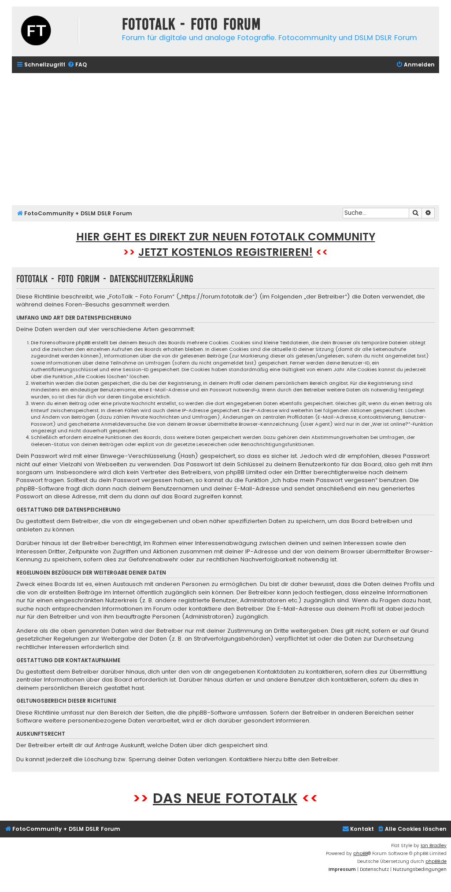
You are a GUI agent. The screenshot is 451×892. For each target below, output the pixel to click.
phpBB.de (436, 861)
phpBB (360, 853)
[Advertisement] (225, 139)
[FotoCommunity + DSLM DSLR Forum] (64, 31)
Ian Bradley (434, 845)
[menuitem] (77, 65)
